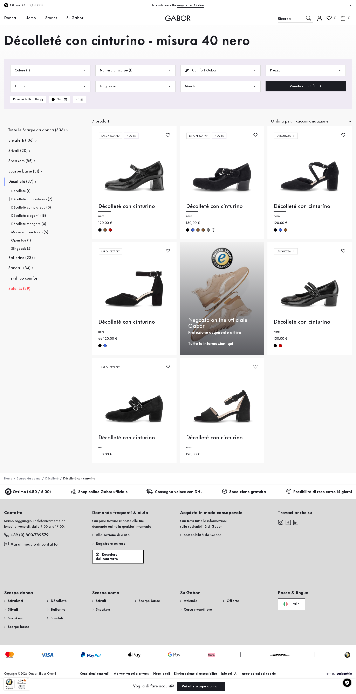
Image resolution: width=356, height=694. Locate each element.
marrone (105, 230)
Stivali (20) (18, 151)
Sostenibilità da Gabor (202, 535)
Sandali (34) (19, 268)
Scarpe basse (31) (23, 171)
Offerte (233, 601)
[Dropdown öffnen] (19, 18)
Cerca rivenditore (198, 609)
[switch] (22, 687)
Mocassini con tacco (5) (29, 232)
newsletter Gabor (190, 5)
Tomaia (20, 86)
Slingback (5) (21, 248)
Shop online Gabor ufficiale (103, 492)
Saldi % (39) (19, 289)
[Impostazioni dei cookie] (347, 683)
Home (8, 478)
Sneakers (15, 618)
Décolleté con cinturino (126, 206)
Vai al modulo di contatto (34, 544)
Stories (51, 18)
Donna (10, 18)
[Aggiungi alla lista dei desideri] (168, 135)
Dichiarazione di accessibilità (195, 673)
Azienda (191, 601)
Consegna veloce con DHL (178, 492)
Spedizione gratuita (247, 492)
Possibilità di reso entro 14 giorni (322, 492)
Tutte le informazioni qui (210, 344)
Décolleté (52, 478)
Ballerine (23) (20, 258)
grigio (208, 230)
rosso (110, 230)
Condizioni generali (94, 673)
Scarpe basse (18, 627)
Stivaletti (15, 601)
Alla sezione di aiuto (113, 535)
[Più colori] (213, 230)
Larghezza (108, 86)
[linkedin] (295, 521)
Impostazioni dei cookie (258, 673)
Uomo (30, 18)
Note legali (161, 673)
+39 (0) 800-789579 (30, 535)
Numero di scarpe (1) (116, 70)
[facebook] (288, 521)
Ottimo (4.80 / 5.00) (32, 492)
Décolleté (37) (20, 182)
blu (192, 230)
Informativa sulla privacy (131, 673)
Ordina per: (281, 121)
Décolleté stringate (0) (28, 224)
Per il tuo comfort (23, 278)
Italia (295, 604)
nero (100, 230)
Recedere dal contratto (107, 557)
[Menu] (27, 679)
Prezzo (275, 70)
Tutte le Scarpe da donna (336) (36, 130)
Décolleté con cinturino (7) (31, 199)
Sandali (57, 618)
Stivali (13, 609)
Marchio (191, 86)
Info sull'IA (229, 673)
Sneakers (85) (20, 161)
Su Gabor (74, 18)
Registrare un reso (110, 543)
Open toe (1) (21, 240)
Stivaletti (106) (21, 140)
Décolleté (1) (20, 191)
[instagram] (280, 521)
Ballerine (58, 609)
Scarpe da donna (29, 478)
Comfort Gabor (204, 70)
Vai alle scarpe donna (200, 686)
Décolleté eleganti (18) (28, 215)
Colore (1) (22, 70)
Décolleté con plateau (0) (31, 207)
